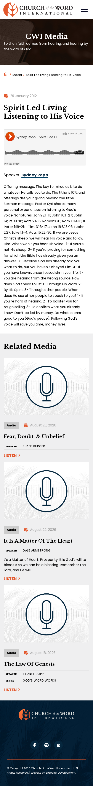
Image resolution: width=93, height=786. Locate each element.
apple (58, 745)
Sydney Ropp (34, 175)
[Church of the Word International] (38, 9)
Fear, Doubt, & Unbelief (34, 436)
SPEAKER (11, 446)
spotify (46, 745)
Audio (11, 425)
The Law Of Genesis (29, 664)
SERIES (9, 681)
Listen (10, 455)
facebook (34, 745)
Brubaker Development (60, 772)
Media (17, 75)
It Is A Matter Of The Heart (38, 541)
